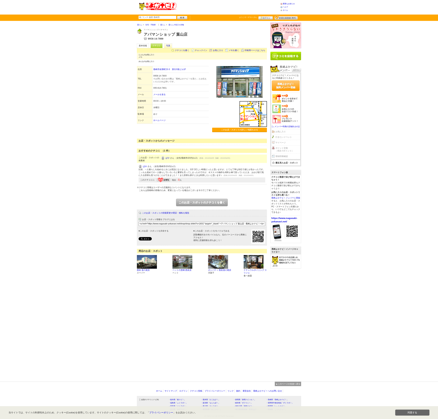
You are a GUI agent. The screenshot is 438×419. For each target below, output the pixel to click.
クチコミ (156, 46)
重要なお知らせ (289, 4)
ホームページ (159, 120)
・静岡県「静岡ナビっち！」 (245, 400)
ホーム (285, 10)
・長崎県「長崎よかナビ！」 (277, 400)
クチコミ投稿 (196, 391)
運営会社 (247, 391)
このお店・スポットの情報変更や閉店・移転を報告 (165, 213)
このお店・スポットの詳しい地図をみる (239, 130)
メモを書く (234, 50)
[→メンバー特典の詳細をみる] (286, 126)
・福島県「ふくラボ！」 (178, 403)
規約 (238, 391)
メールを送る (159, 94)
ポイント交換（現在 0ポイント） (284, 149)
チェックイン (201, 50)
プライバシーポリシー (215, 391)
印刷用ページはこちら (255, 50)
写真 (168, 46)
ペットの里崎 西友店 (181, 270)
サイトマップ (171, 391)
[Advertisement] (228, 7)
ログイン (265, 17)
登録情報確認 (281, 156)
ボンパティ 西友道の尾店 (219, 270)
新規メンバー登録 (286, 17)
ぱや (167, 158)
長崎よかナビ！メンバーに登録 (285, 198)
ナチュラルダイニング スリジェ (255, 271)
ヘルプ (285, 7)
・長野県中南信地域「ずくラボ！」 (279, 403)
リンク (231, 391)
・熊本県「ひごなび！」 (210, 400)
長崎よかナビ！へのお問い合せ (267, 391)
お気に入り (218, 50)
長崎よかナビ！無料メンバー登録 (285, 85)
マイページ (280, 142)
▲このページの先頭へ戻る (288, 384)
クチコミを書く (182, 50)
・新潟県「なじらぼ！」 (210, 403)
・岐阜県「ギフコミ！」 (243, 403)
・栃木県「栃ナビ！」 (177, 400)
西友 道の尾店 (143, 270)
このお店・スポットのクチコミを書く (202, 202)
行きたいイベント (283, 137)
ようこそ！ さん (248, 17)
